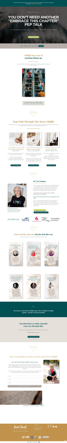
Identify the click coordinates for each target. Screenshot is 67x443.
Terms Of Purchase (37, 429)
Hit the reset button (33, 165)
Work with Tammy (51, 165)
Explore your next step (33, 336)
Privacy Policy (36, 428)
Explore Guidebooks (15, 165)
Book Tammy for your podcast (41, 212)
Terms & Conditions (38, 427)
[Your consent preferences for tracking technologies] (65, 441)
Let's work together (33, 37)
